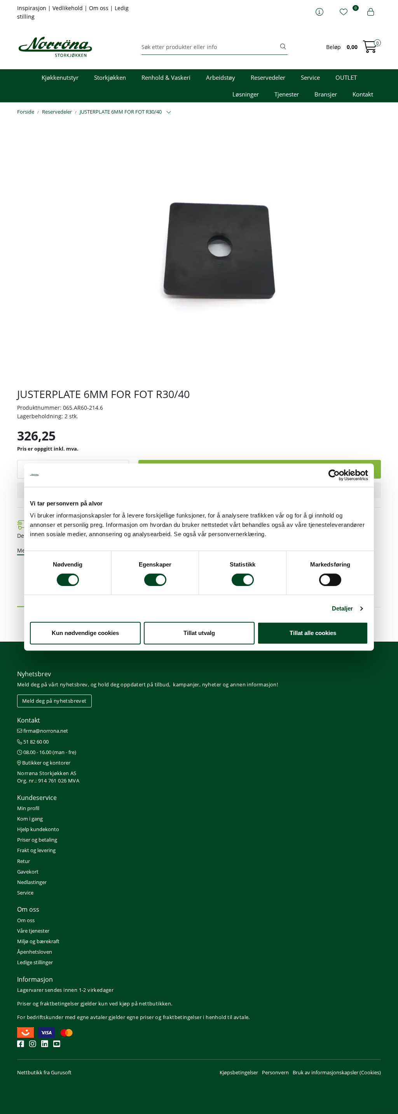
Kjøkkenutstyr (60, 77)
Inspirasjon (32, 8)
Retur (23, 861)
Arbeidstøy (220, 77)
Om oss (99, 8)
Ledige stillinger (35, 962)
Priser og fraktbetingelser (48, 1003)
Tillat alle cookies (313, 633)
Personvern (275, 1072)
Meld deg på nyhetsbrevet (54, 700)
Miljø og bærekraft (38, 941)
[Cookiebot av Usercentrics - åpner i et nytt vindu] (334, 475)
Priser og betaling (37, 839)
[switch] (155, 580)
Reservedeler (268, 77)
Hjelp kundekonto (38, 829)
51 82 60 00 (35, 741)
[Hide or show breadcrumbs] (169, 112)
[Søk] (283, 47)
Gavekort (27, 871)
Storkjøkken (110, 77)
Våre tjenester (33, 930)
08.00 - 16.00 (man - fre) (49, 752)
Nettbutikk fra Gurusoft (44, 1072)
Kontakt (363, 94)
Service (310, 77)
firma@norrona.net (45, 730)
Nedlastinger (32, 882)
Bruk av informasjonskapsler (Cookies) (337, 1072)
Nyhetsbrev (34, 674)
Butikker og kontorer (45, 762)
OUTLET (346, 77)
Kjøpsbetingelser (239, 1072)
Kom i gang (30, 818)
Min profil (28, 808)
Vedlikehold (68, 8)
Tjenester (286, 94)
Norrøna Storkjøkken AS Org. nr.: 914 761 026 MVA (48, 777)
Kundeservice (37, 797)
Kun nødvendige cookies (85, 633)
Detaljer (342, 608)
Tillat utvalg (199, 633)
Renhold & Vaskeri (165, 77)
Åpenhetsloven (34, 951)
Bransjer (325, 94)
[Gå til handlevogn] (370, 49)
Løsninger (245, 94)
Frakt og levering (36, 850)
